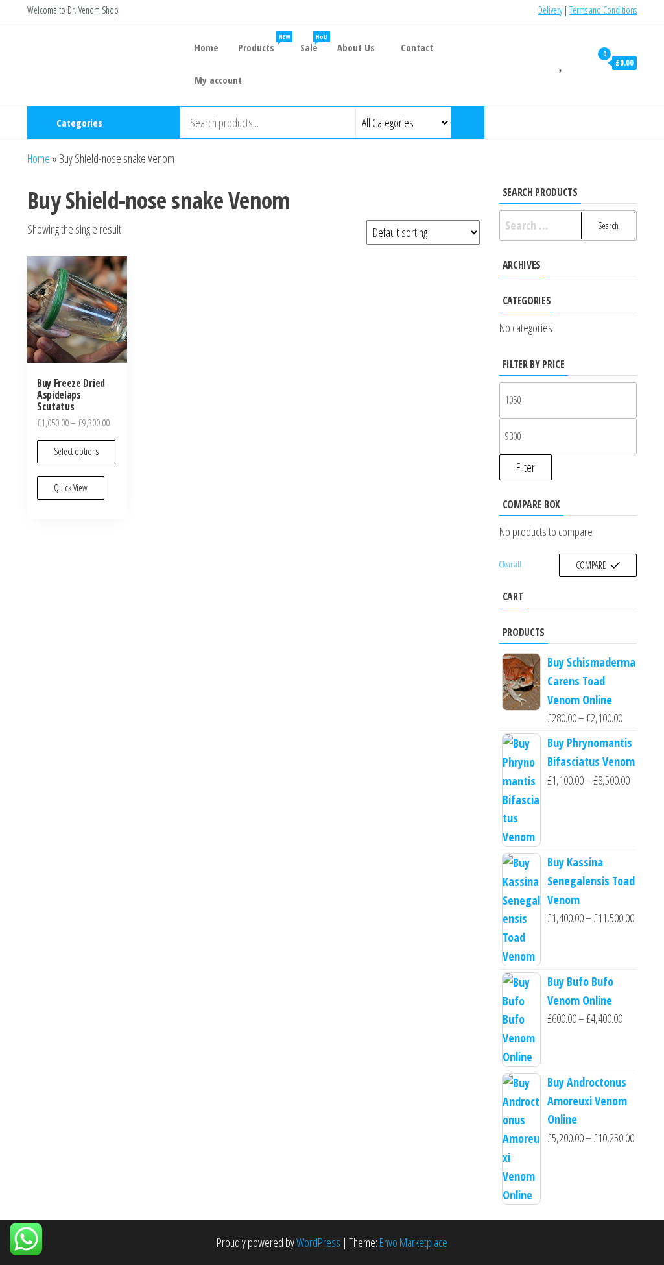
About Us (356, 47)
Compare (591, 565)
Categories (79, 122)
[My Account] (577, 62)
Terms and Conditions (603, 10)
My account (218, 79)
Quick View (71, 488)
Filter (525, 467)
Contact (417, 47)
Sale (313, 43)
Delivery (550, 10)
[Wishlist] (562, 62)
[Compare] (546, 62)
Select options (76, 451)
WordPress (318, 1242)
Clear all (510, 564)
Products (264, 43)
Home (207, 47)
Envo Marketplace (413, 1242)
